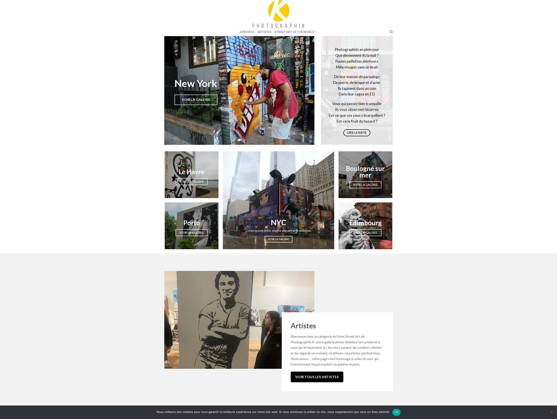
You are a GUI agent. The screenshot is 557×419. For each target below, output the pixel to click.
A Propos (247, 32)
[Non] (551, 413)
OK (396, 412)
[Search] (391, 32)
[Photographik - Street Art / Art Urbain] (278, 14)
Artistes (264, 32)
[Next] (306, 90)
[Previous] (173, 90)
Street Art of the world (295, 32)
